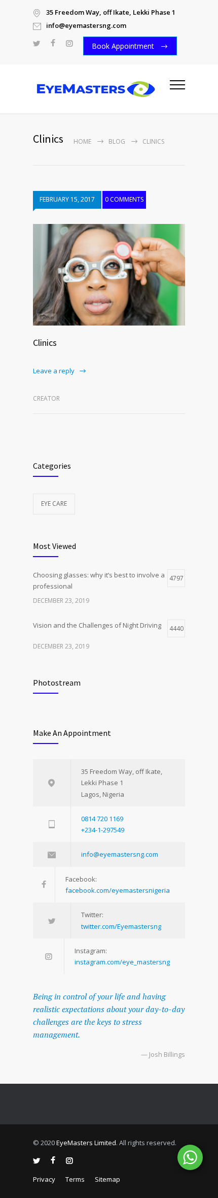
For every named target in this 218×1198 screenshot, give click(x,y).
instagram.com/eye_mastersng (122, 961)
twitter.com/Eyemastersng (121, 926)
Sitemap (107, 1179)
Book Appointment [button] (124, 46)
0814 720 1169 (102, 818)
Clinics (45, 342)
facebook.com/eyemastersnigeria (117, 890)
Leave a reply (54, 370)
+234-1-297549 (102, 829)
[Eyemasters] (101, 89)
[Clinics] (109, 275)
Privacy (44, 1179)
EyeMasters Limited (86, 1142)
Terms (75, 1179)
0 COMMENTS (124, 199)
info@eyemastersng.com (119, 854)
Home (82, 141)
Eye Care (54, 503)
